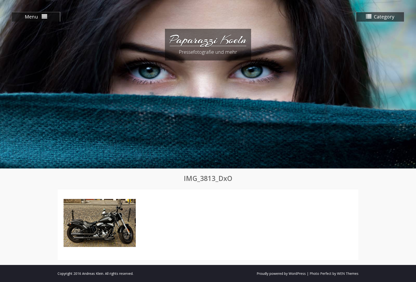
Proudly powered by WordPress (281, 273)
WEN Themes (347, 273)
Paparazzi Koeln (208, 39)
